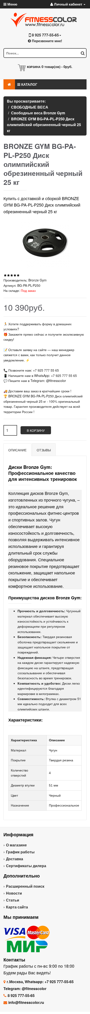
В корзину (36, 430)
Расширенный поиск (25, 886)
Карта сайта (17, 907)
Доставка (14, 858)
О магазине (16, 845)
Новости (14, 893)
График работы (20, 851)
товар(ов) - (57, 66)
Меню (11, 4)
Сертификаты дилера (26, 865)
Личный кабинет (68, 4)
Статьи (12, 900)
